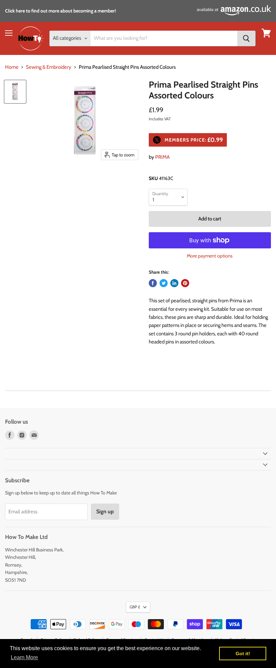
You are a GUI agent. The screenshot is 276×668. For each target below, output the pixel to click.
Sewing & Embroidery (48, 67)
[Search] (246, 38)
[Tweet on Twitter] (164, 283)
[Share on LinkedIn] (174, 283)
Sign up (105, 511)
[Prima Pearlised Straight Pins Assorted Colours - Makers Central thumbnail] (15, 91)
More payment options (210, 256)
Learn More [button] (24, 657)
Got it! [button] (243, 653)
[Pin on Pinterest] (185, 283)
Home (12, 67)
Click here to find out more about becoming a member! (60, 11)
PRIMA (162, 157)
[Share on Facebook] (153, 283)
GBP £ (135, 606)
